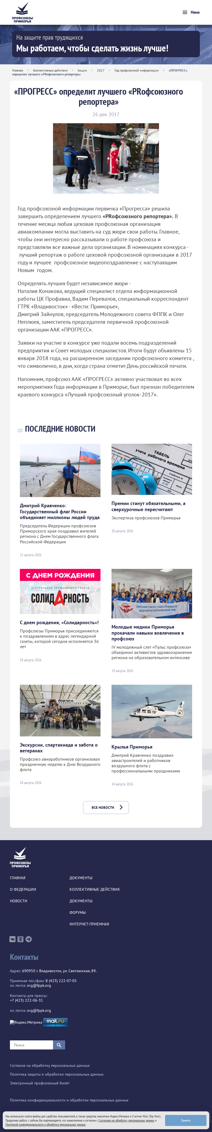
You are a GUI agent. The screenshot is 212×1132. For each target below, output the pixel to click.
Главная (17, 70)
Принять (186, 1120)
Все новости (103, 807)
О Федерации (23, 889)
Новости (18, 901)
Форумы (78, 912)
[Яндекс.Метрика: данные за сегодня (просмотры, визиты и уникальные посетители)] (26, 1022)
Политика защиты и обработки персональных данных (57, 1074)
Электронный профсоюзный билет (40, 1083)
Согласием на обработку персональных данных (126, 1120)
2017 (101, 70)
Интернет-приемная (89, 924)
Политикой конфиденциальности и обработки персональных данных (46, 1124)
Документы (81, 878)
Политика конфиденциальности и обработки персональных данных (69, 1100)
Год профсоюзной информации (137, 70)
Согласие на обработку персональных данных (50, 1065)
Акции (82, 70)
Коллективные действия (50, 70)
